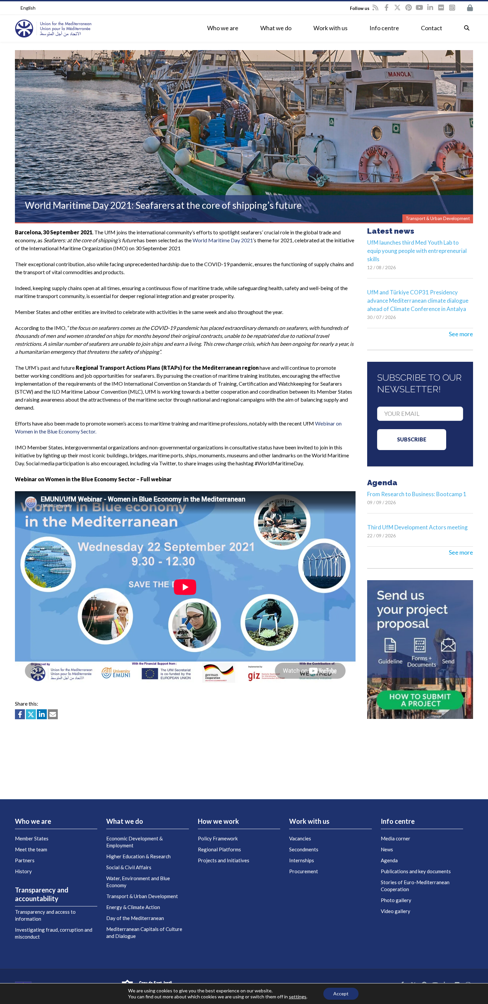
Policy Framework (218, 838)
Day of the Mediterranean (135, 918)
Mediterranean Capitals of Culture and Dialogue (144, 932)
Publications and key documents (416, 871)
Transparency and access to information (45, 915)
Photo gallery (396, 900)
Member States (31, 838)
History (23, 871)
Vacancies (300, 838)
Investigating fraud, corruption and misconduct (53, 933)
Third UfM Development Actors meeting (417, 527)
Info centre (384, 28)
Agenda (389, 860)
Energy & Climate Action (133, 907)
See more (461, 334)
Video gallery (395, 911)
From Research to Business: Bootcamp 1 (416, 494)
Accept (341, 993)
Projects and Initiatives (223, 860)
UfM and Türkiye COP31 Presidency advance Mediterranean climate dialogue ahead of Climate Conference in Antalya (417, 300)
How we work (218, 821)
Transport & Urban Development (142, 896)
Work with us (330, 28)
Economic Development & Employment (134, 841)
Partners (25, 860)
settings (297, 996)
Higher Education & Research (138, 856)
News (387, 849)
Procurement (303, 871)
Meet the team (31, 849)
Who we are (222, 28)
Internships (301, 860)
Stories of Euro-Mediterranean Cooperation (415, 885)
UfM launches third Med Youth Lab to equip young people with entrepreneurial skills (417, 251)
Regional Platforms (219, 849)
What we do (275, 28)
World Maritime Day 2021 (223, 240)
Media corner (395, 838)
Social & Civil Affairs (128, 867)
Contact (431, 28)
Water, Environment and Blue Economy (138, 881)
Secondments (303, 849)
